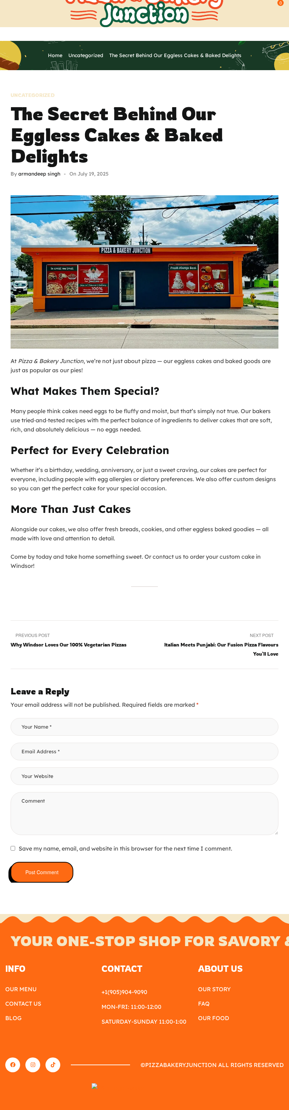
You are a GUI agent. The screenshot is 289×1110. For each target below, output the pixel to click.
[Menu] (8, 5)
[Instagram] (32, 1064)
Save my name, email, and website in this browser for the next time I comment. (125, 848)
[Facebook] (12, 1064)
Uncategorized (85, 55)
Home (55, 55)
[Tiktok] (52, 1064)
